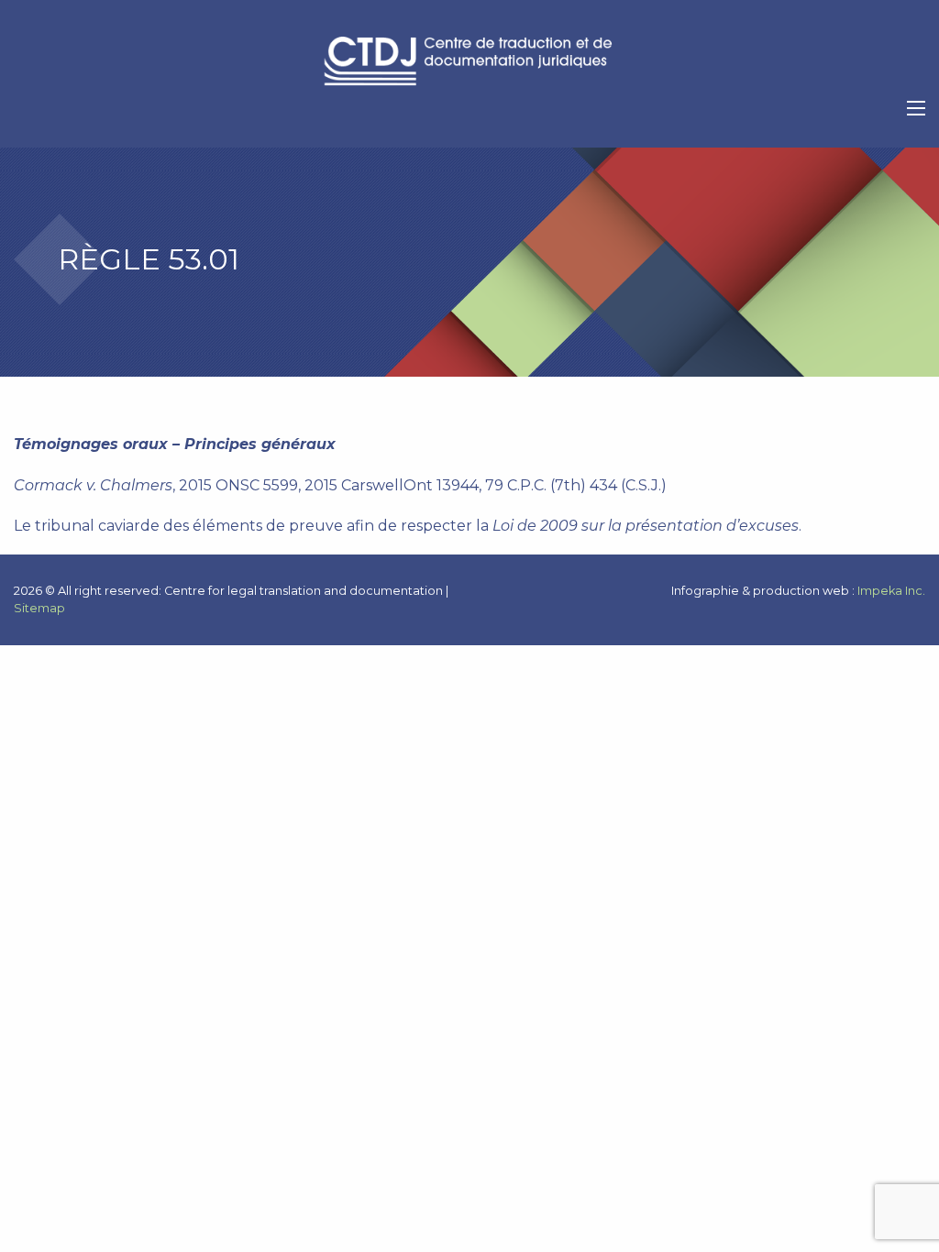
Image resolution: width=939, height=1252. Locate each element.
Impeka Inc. (891, 591)
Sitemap (39, 608)
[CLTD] (469, 61)
